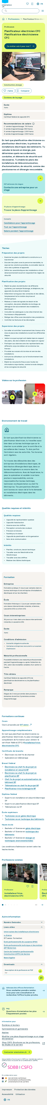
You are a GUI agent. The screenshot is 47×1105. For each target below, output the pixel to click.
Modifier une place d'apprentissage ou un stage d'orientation (23, 1037)
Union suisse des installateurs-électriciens (21, 932)
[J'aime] (27, 886)
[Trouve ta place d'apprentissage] (23, 205)
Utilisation (20, 1094)
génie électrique (33, 828)
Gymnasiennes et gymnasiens (15, 1029)
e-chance (8, 935)
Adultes (5, 1032)
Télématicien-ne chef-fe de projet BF (22, 785)
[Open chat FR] (41, 978)
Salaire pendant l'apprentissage (18, 231)
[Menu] (42, 10)
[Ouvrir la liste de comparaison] (32, 3)
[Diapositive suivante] (42, 905)
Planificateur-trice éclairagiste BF (20, 788)
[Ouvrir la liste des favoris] (27, 3)
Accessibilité (7, 1094)
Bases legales (9, 958)
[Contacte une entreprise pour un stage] (23, 183)
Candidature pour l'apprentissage (19, 223)
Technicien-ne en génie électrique (20, 816)
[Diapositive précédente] (36, 905)
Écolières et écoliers (11, 1025)
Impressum (7, 1089)
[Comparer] (32, 886)
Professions (14, 19)
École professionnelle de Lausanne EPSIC (20, 942)
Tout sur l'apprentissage (15, 227)
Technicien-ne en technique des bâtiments (24, 819)
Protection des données (24, 1089)
